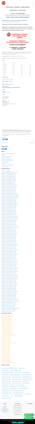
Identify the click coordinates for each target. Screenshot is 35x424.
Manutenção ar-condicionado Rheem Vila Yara (8, 183)
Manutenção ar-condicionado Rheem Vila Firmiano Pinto (10, 271)
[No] (33, 421)
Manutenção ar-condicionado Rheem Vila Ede (8, 274)
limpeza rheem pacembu (13, 388)
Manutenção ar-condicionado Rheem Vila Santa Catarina (10, 197)
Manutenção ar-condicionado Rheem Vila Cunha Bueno (10, 278)
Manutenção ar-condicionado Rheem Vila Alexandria (9, 298)
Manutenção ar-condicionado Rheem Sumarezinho (9, 309)
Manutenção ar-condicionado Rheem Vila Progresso (9, 204)
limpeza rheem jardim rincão (16, 381)
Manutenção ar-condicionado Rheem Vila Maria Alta (9, 245)
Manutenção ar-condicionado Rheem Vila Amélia (9, 295)
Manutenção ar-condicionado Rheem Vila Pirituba (9, 211)
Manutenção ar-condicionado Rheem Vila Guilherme (9, 264)
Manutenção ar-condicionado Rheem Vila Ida (8, 258)
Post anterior (3, 142)
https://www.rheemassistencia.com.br (7, 84)
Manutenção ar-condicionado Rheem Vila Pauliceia (9, 220)
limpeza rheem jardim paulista (6, 379)
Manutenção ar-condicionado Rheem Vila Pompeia (9, 207)
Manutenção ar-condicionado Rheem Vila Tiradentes (9, 187)
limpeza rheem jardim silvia (25, 381)
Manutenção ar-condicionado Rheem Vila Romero (9, 200)
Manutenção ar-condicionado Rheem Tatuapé (8, 305)
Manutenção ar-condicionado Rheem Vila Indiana (9, 257)
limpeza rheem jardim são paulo (17, 383)
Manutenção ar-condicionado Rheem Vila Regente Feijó (10, 203)
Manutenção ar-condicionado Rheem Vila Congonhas (9, 282)
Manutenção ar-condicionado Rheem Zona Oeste (9, 179)
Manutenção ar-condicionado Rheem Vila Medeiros (9, 234)
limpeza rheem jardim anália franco (15, 374)
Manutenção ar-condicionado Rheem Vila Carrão (9, 285)
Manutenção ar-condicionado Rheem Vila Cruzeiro (9, 279)
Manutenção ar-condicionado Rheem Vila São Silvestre (10, 193)
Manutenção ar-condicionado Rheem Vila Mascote (9, 237)
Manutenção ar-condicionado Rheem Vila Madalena (9, 248)
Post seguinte (31, 142)
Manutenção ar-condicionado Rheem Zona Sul (8, 176)
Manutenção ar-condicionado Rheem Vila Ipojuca (9, 255)
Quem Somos (3, 163)
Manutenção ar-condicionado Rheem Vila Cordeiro (9, 281)
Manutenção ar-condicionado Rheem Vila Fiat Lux (9, 272)
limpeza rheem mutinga (23, 386)
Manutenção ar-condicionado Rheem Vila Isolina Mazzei (10, 254)
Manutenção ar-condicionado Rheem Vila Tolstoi (9, 186)
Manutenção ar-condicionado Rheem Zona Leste (9, 180)
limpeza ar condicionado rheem (7, 372)
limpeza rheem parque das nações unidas (18, 390)
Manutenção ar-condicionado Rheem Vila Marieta (9, 241)
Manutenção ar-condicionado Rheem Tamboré (8, 306)
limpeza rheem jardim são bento (6, 383)
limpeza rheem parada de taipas (6, 390)
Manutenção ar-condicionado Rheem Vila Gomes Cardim (10, 268)
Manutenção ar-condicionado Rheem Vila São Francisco (10, 194)
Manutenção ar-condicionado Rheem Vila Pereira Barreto (10, 217)
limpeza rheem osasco (5, 388)
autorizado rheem (5, 370)
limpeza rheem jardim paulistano (16, 379)
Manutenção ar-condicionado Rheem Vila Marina (9, 238)
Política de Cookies (20, 422)
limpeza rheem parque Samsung (6, 393)
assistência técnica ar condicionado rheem (9, 368)
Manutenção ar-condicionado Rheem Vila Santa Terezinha (10, 196)
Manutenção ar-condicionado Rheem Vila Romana (9, 201)
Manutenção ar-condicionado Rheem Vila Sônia (8, 190)
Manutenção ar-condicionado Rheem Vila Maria (8, 247)
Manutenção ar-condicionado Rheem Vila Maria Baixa (9, 244)
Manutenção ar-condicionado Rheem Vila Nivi (8, 228)
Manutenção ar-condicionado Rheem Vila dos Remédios (10, 275)
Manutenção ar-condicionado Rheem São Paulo (9, 173)
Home (5, 405)
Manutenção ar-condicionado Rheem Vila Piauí (8, 214)
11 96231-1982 (14, 13)
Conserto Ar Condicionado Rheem (6, 156)
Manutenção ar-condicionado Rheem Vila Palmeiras (9, 221)
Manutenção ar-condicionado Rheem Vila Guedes (9, 265)
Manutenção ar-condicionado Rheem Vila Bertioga (9, 288)
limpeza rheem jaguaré (26, 372)
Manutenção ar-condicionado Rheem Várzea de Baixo (9, 299)
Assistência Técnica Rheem (6, 170)
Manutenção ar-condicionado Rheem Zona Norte (9, 177)
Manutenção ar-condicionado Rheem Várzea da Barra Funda (10, 301)
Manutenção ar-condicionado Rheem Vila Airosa (9, 289)
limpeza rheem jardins (26, 383)
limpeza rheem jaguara (18, 372)
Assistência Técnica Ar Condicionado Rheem (8, 153)
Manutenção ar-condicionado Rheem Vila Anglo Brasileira (10, 291)
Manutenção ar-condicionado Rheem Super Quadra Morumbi (10, 308)
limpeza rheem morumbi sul (14, 386)
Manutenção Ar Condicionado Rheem (7, 160)
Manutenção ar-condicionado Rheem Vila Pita (8, 210)
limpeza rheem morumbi (5, 386)
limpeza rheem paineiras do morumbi (23, 388)
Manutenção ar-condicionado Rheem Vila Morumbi (9, 230)
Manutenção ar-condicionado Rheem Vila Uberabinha (9, 184)
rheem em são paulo (18, 395)
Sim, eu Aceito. (14, 422)
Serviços (5, 407)
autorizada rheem (22, 368)
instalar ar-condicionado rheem (15, 370)
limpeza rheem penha (28, 393)
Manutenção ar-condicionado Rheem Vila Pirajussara (9, 213)
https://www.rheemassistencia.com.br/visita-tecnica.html (11, 87)
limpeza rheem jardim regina (6, 381)
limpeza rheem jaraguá (5, 374)
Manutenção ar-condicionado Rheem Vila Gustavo (9, 261)
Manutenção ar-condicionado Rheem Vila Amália (9, 296)
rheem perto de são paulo (6, 398)
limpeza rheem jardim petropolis (27, 379)
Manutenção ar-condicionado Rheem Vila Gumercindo (9, 262)
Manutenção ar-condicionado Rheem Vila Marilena (9, 240)
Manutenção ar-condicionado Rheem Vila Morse (9, 231)
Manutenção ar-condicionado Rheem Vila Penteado (9, 218)
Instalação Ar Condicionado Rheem (7, 159)
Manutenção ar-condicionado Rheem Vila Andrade (9, 292)
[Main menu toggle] (33, 3)
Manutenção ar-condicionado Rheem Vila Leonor (9, 251)
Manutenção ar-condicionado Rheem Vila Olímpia (9, 224)
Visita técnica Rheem (5, 166)
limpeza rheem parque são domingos (18, 393)
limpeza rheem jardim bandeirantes (26, 374)
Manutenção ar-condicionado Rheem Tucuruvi (8, 302)
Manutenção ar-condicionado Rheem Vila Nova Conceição (10, 227)
